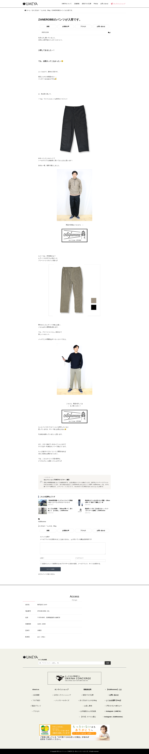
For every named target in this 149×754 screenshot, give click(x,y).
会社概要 (35, 695)
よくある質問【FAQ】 (113, 700)
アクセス (83, 26)
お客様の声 (65, 26)
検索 (107, 663)
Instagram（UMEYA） (113, 711)
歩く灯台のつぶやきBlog (87, 700)
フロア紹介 (35, 700)
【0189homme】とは (113, 689)
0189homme (42, 521)
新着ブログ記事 (86, 3)
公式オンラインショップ (61, 695)
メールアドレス (78, 558)
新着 (48, 26)
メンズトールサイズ (61, 700)
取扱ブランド (35, 706)
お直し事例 (87, 706)
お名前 (41, 558)
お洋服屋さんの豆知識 (87, 711)
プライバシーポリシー (113, 706)
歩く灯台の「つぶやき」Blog (47, 526)
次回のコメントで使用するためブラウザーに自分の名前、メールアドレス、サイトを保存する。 (71, 563)
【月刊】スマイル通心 (87, 717)
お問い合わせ (101, 26)
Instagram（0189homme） (113, 717)
